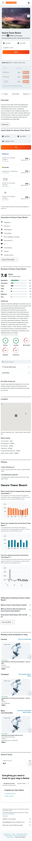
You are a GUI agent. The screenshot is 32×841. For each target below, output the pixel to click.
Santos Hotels (10, 837)
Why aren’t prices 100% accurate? (13, 825)
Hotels (13, 834)
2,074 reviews (18, 35)
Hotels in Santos (9, 796)
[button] (3, 3)
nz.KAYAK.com (6, 834)
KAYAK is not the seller (9, 819)
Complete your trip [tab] (9, 783)
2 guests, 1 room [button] (8, 47)
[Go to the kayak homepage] (11, 3)
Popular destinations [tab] (23, 783)
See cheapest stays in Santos (25, 675)
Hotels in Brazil (8, 835)
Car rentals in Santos (10, 793)
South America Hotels (22, 834)
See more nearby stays (24, 639)
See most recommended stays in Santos (24, 711)
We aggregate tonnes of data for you (13, 822)
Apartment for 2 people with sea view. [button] (12, 735)
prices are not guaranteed (8, 814)
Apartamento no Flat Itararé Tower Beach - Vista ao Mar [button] (16, 662)
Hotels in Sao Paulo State (19, 835)
